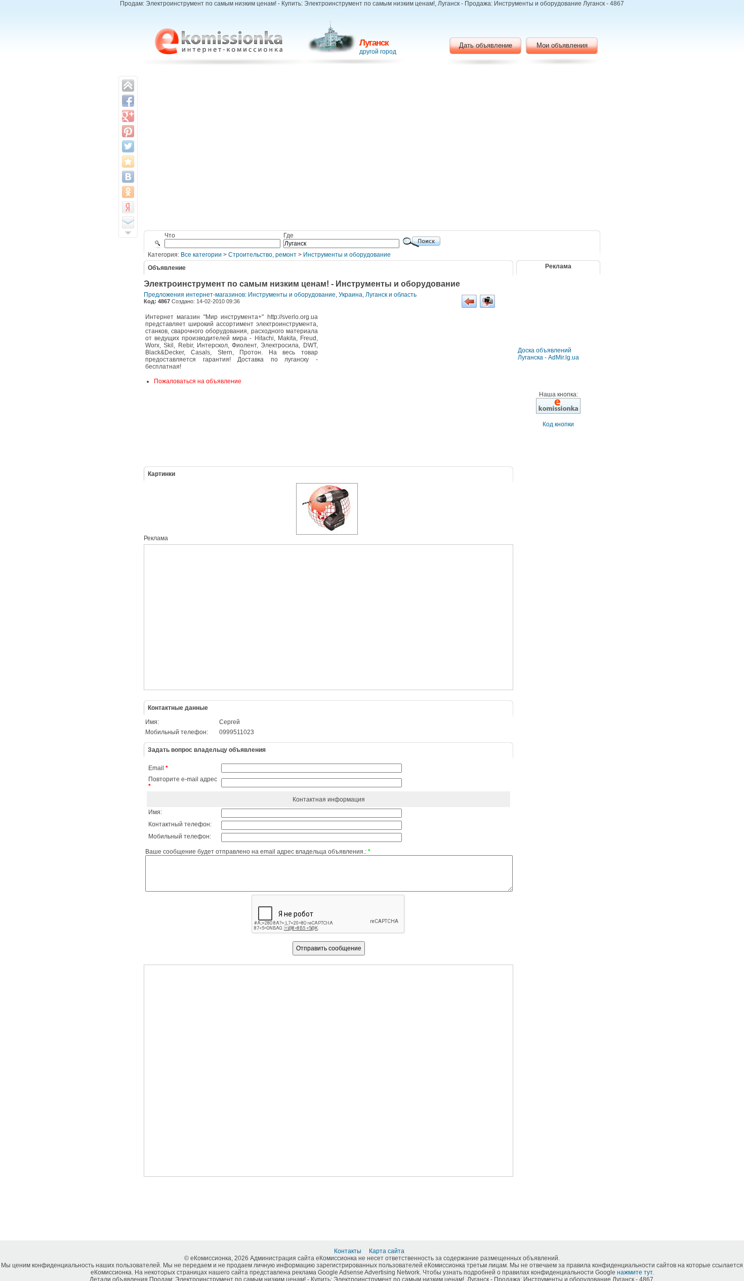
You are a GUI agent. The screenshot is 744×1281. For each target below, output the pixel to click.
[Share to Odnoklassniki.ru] (128, 192)
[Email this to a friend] (128, 222)
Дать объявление (485, 45)
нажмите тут (634, 1272)
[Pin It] (128, 131)
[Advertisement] (372, 149)
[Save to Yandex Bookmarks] (128, 207)
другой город (377, 51)
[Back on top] (128, 85)
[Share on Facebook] (128, 101)
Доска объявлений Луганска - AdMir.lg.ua (548, 354)
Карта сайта (387, 1251)
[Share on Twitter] (128, 146)
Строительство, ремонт (262, 254)
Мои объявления (562, 45)
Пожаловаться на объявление (197, 381)
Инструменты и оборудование (347, 254)
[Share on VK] (128, 177)
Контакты (348, 1251)
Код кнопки (558, 424)
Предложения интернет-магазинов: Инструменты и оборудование (240, 294)
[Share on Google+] (128, 116)
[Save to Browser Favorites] (128, 161)
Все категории (201, 254)
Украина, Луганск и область (378, 294)
